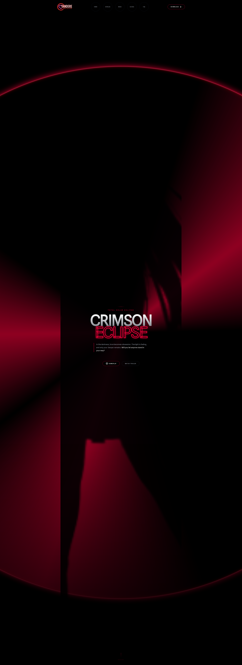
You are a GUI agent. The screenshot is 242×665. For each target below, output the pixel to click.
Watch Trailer (130, 363)
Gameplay (111, 363)
